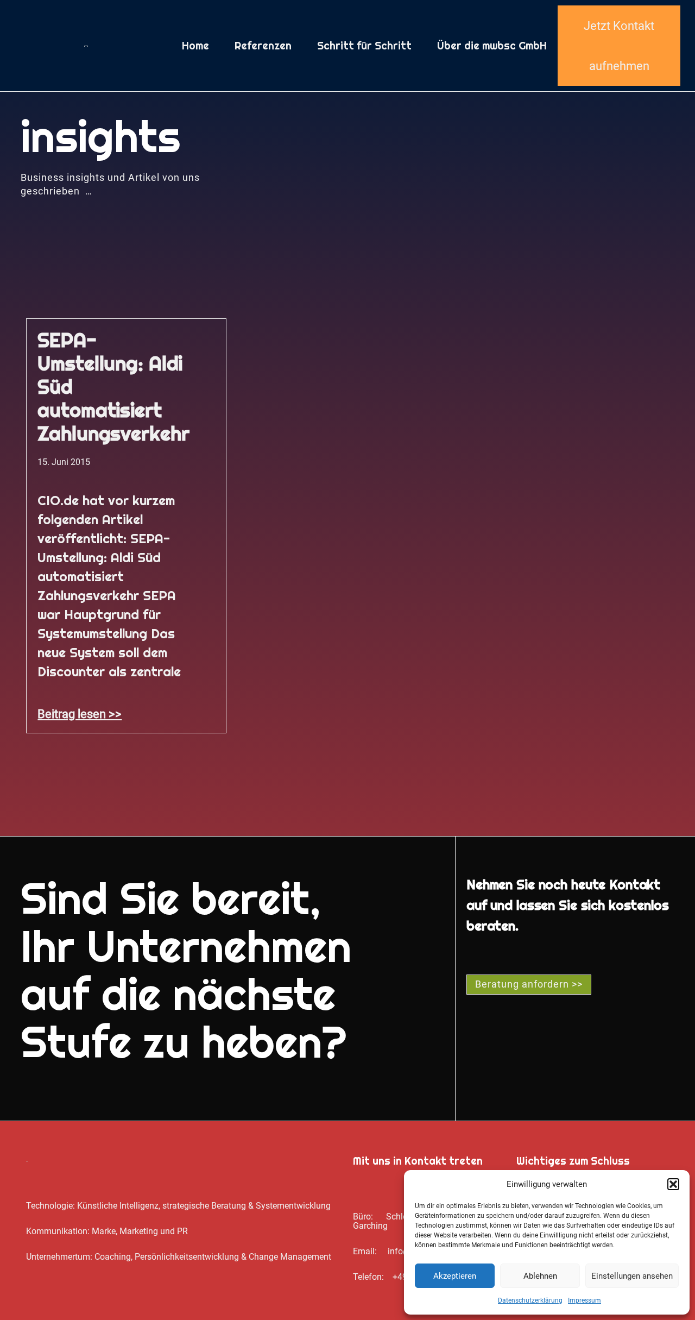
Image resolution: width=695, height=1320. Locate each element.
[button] (673, 1184)
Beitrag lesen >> (79, 714)
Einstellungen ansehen (632, 1276)
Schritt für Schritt (364, 45)
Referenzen (263, 45)
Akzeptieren (454, 1276)
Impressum (584, 1300)
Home (195, 45)
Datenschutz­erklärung (530, 1300)
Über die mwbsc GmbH (492, 45)
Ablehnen (540, 1276)
